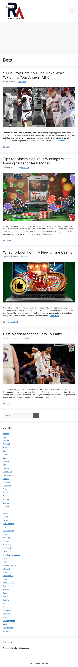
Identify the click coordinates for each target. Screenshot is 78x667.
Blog (5, 448)
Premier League (9, 565)
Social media (8, 586)
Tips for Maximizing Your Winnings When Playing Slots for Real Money (37, 161)
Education (7, 486)
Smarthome (8, 576)
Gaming (6, 506)
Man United (8, 541)
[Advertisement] (39, 37)
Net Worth (7, 548)
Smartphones (8, 579)
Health (5, 513)
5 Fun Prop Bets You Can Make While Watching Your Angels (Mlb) (34, 75)
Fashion (6, 493)
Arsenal (6, 434)
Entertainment (9, 489)
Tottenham (7, 610)
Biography (7, 444)
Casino (8, 240)
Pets (5, 562)
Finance (6, 496)
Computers (7, 472)
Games (6, 503)
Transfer (6, 614)
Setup (5, 572)
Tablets (6, 600)
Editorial (6, 482)
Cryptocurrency (9, 475)
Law (4, 527)
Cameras (6, 454)
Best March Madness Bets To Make (32, 334)
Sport (8, 147)
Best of (6, 441)
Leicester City (8, 531)
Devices (6, 479)
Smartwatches (9, 583)
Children (6, 468)
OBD (5, 558)
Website (6, 631)
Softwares (7, 590)
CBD (5, 465)
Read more (60, 141)
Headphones (8, 510)
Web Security (8, 628)
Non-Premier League (11, 555)
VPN (5, 624)
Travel (5, 617)
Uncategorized (12, 322)
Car (4, 458)
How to (6, 520)
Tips (4, 607)
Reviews (6, 569)
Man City (6, 538)
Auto (5, 437)
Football (6, 499)
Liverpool (6, 534)
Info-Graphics (8, 524)
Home (5, 517)
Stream (6, 596)
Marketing (7, 545)
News (5, 551)
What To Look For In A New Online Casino (38, 252)
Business (6, 451)
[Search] (36, 415)
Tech (5, 603)
